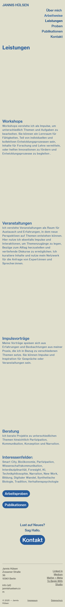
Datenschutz (57, 600)
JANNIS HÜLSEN (15, 5)
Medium (58, 574)
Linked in (58, 571)
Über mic (53, 10)
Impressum (32, 600)
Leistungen (54, 21)
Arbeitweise (53, 15)
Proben (57, 26)
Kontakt (57, 37)
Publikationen (52, 31)
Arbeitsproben (16, 494)
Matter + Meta (55, 577)
